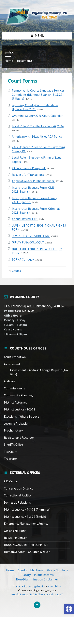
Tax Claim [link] (10, 452)
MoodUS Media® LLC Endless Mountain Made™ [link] (37, 594)
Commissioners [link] (14, 388)
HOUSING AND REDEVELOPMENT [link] (26, 545)
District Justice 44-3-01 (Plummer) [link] (27, 509)
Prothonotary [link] (13, 430)
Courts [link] (16, 271)
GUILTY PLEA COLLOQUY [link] (28, 242)
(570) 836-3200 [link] (24, 311)
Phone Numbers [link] (57, 570)
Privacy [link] (26, 586)
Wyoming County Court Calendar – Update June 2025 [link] (35, 107)
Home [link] (9, 61)
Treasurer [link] (10, 459)
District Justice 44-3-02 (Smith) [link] (25, 517)
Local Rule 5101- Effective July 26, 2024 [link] (38, 126)
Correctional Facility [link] (17, 495)
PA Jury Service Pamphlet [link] (29, 168)
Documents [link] (25, 61)
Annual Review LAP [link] (25, 219)
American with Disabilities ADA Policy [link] (37, 136)
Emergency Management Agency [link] (26, 523)
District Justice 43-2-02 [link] (19, 409)
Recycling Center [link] (15, 538)
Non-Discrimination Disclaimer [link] (37, 579)
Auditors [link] (9, 381)
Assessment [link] (12, 364)
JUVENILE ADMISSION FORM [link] (31, 236)
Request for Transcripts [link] (28, 175)
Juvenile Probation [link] (16, 423)
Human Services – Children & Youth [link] (27, 552)
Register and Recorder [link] (19, 437)
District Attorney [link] (15, 402)
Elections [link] (36, 570)
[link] (69, 609)
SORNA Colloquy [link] (23, 259)
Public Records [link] (44, 575)
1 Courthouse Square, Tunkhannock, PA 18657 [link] (34, 306)
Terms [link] (16, 586)
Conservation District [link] (18, 488)
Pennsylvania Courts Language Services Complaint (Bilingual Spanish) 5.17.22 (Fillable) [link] (38, 94)
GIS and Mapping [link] (15, 531)
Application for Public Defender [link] (33, 181)
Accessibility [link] (54, 586)
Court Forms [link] (22, 80)
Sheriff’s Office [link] (13, 444)
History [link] (26, 575)
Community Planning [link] (18, 395)
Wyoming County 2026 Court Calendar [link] (37, 116)
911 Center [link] (11, 481)
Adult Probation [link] (15, 357)
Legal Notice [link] (39, 586)
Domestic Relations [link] (17, 502)
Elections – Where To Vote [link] (21, 416)
